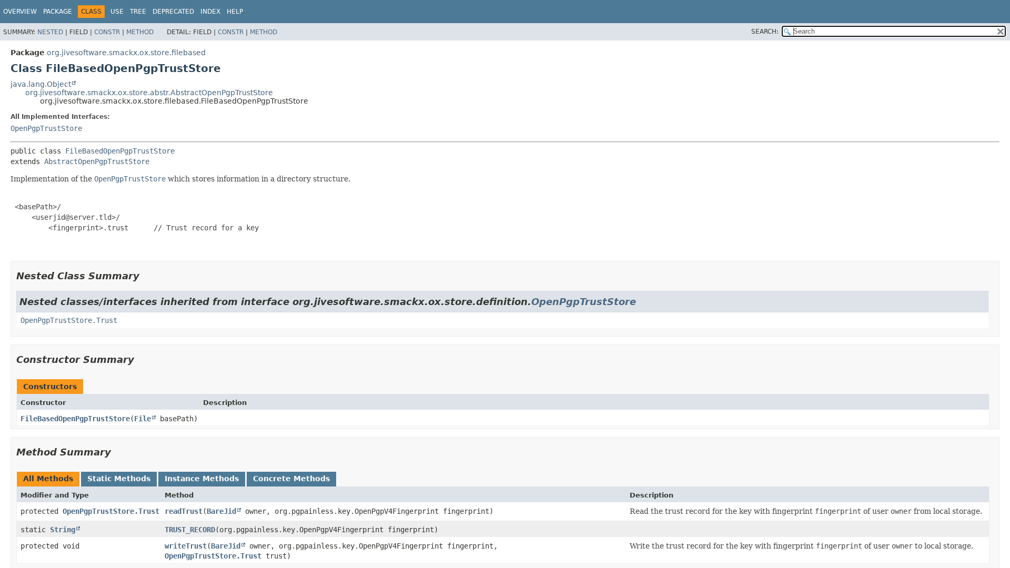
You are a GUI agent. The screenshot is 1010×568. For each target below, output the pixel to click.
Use (117, 11)
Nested (50, 32)
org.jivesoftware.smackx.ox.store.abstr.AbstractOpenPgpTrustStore (149, 92)
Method (140, 32)
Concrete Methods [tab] (291, 478)
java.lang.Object (41, 84)
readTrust (184, 511)
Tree (138, 11)
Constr (107, 32)
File (142, 418)
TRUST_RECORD (190, 529)
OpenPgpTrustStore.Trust (69, 320)
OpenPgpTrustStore (46, 128)
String (62, 529)
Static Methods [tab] (118, 478)
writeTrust (186, 546)
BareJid (221, 511)
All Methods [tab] (48, 478)
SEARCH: (765, 31)
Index (210, 11)
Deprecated (173, 11)
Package (57, 11)
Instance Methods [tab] (202, 478)
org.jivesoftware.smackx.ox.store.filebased (126, 52)
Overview (20, 11)
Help (235, 11)
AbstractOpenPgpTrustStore (96, 161)
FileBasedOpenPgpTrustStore (120, 151)
